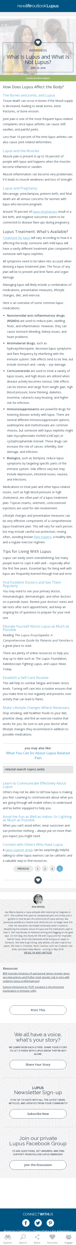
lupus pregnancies (45, 212)
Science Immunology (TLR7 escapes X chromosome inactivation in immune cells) (33, 989)
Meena (38, 906)
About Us (9, 1231)
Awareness (38, 50)
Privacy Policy (41, 1231)
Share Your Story (38, 1064)
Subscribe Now (38, 1114)
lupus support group (19, 850)
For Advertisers (61, 1231)
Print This (38, 1010)
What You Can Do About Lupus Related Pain (38, 755)
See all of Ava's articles (38, 952)
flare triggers (42, 537)
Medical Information (38, 78)
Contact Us (24, 1231)
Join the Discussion (38, 1165)
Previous (23, 868)
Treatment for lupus (16, 238)
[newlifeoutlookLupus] (38, 6)
